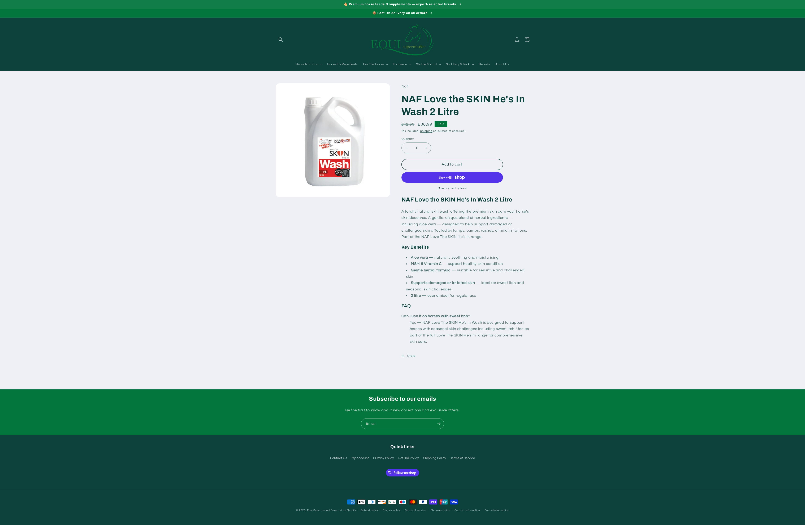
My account (360, 458)
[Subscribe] (439, 423)
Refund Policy (408, 458)
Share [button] (411, 355)
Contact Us (338, 458)
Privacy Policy (383, 458)
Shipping (426, 131)
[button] (281, 40)
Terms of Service (463, 458)
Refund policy (369, 510)
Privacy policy (392, 510)
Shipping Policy (434, 458)
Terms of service (415, 510)
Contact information (467, 510)
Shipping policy (440, 510)
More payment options (452, 188)
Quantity (407, 138)
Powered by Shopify (343, 510)
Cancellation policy (497, 510)
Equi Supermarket (318, 510)
